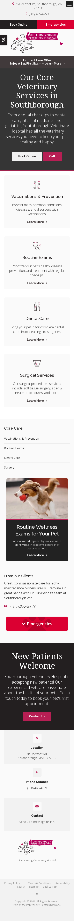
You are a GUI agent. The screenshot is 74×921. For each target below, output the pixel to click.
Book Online (19, 24)
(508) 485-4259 (39, 14)
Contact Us (37, 716)
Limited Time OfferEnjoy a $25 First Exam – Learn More (35, 62)
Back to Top (50, 886)
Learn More (35, 221)
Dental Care (37, 318)
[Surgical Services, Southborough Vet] (37, 363)
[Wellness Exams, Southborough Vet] (37, 245)
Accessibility (63, 883)
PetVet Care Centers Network (43, 905)
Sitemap (34, 886)
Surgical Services (37, 375)
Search (21, 886)
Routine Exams (37, 257)
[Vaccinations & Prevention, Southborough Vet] (37, 184)
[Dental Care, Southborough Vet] (37, 307)
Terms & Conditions (39, 883)
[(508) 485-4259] (52, 156)
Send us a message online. (37, 822)
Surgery (9, 467)
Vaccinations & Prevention (37, 196)
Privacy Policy (12, 883)
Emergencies (56, 24)
